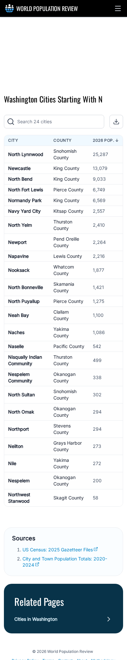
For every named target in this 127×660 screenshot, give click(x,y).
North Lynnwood (25, 154)
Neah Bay (18, 315)
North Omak (21, 411)
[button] (117, 8)
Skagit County (68, 497)
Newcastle (19, 168)
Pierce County (68, 189)
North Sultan (21, 394)
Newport (17, 242)
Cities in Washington (35, 619)
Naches (16, 332)
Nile (12, 463)
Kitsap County (68, 211)
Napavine (18, 256)
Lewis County (67, 256)
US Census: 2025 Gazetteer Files (57, 549)
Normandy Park (25, 200)
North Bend (20, 179)
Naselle (16, 346)
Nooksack (19, 270)
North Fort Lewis (25, 189)
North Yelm (20, 225)
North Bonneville (25, 287)
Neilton (15, 446)
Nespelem (19, 480)
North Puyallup (24, 301)
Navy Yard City (24, 211)
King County (66, 168)
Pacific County (68, 346)
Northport (18, 429)
